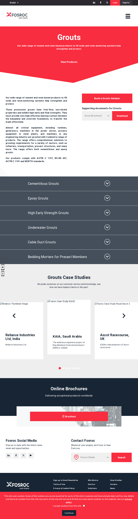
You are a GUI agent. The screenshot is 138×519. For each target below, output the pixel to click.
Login (115, 3)
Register (126, 3)
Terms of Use (59, 484)
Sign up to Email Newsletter (65, 480)
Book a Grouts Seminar (107, 98)
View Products (69, 62)
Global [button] (13, 3)
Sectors (91, 484)
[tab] (69, 183)
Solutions (92, 488)
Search (121, 457)
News (112, 488)
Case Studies (116, 480)
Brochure (70, 416)
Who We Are (93, 480)
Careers (113, 484)
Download (122, 115)
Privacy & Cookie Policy (64, 488)
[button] (69, 183)
